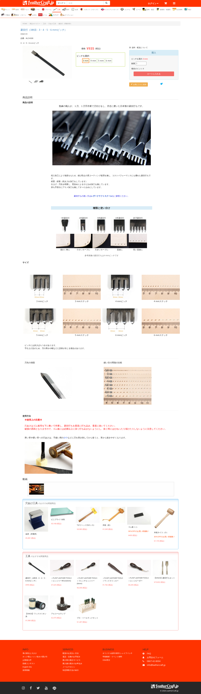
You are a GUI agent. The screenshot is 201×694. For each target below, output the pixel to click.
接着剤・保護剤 (165, 9)
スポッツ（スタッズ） (91, 9)
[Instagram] (24, 688)
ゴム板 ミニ (133, 527)
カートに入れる (154, 73)
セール (45, 15)
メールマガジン (69, 667)
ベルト (27, 9)
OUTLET (56, 15)
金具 (76, 9)
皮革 (17, 9)
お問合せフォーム (155, 657)
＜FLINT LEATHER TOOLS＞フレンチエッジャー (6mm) (87, 581)
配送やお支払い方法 (71, 653)
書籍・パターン (21, 15)
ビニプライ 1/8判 (58, 519)
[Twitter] (39, 688)
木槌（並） (107, 525)
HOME (25, 24)
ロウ (66, 437)
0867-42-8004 (154, 661)
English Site (27, 667)
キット (7, 9)
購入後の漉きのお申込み (72, 663)
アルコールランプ (58, 613)
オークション (68, 15)
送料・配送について (140, 47)
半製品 (7, 15)
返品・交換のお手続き (71, 656)
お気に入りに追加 (139, 84)
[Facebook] (32, 688)
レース (37, 9)
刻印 (67, 9)
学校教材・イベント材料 (112, 656)
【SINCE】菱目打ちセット (164, 578)
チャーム (48, 9)
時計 (189, 9)
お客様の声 (27, 660)
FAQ (149, 653)
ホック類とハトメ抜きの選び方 (35, 656)
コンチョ (127, 9)
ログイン (152, 3)
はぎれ (34, 15)
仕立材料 (179, 9)
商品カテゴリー (35, 24)
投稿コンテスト (29, 663)
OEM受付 (106, 660)
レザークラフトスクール (101, 196)
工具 (58, 9)
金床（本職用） (31, 534)
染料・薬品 (150, 9)
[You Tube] (47, 688)
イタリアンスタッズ (111, 9)
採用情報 (26, 670)
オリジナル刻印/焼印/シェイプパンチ (117, 653)
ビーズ (138, 9)
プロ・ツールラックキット (87, 618)
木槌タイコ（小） (161, 532)
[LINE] (54, 688)
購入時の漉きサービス (71, 660)
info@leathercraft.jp (156, 665)
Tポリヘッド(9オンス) (85, 525)
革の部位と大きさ (30, 653)
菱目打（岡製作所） (65, 24)
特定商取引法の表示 (71, 670)
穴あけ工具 (52, 24)
